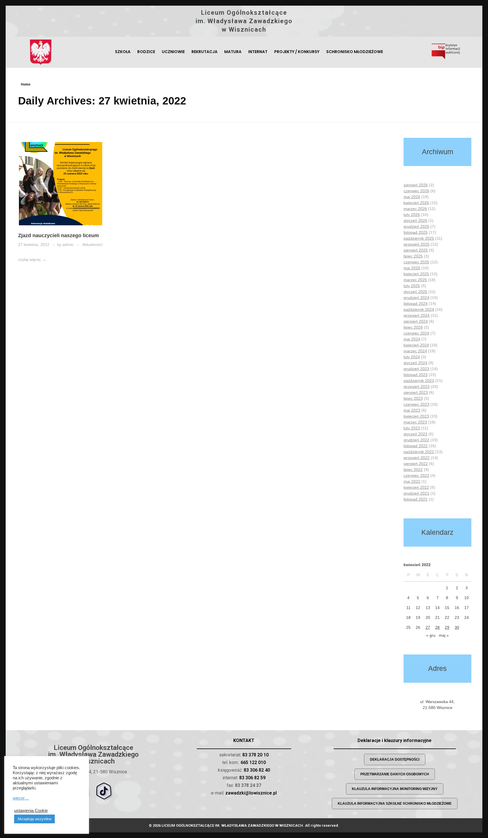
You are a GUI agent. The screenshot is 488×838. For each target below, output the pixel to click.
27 (428, 627)
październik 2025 (419, 238)
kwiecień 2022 (416, 487)
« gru (430, 635)
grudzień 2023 (416, 368)
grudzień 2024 (416, 297)
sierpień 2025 (416, 250)
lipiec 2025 (413, 256)
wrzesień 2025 (417, 244)
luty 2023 (412, 428)
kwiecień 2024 (416, 345)
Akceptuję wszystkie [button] (34, 819)
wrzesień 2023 (417, 386)
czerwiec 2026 (416, 191)
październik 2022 (419, 451)
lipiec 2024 (413, 327)
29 (447, 627)
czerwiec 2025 (416, 262)
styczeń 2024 (415, 363)
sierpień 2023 (416, 392)
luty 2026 (412, 214)
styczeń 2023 (415, 434)
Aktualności (92, 244)
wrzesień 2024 (417, 315)
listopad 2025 (416, 232)
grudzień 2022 (416, 440)
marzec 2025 (415, 280)
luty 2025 (412, 285)
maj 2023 (412, 410)
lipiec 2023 (413, 398)
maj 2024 (412, 339)
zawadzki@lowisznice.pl (251, 793)
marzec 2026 (415, 208)
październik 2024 (419, 309)
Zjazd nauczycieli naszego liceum (58, 235)
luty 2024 (412, 357)
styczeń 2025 (415, 291)
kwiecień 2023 (416, 416)
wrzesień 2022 (417, 457)
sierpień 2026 (416, 185)
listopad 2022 (416, 446)
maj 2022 (412, 481)
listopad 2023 (416, 374)
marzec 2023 (415, 422)
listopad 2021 (416, 499)
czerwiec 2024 (416, 333)
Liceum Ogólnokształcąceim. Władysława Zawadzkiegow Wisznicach (244, 21)
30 (457, 627)
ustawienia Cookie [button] (31, 810)
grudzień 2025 (416, 226)
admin (68, 244)
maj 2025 (412, 268)
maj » (444, 635)
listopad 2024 (416, 303)
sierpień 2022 (416, 463)
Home (25, 84)
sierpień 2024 (416, 321)
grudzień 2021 (416, 493)
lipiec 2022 (413, 469)
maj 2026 (412, 197)
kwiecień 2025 (416, 274)
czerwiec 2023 (416, 404)
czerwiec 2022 (416, 475)
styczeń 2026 (415, 220)
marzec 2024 (415, 351)
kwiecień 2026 (416, 202)
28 (437, 627)
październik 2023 (419, 380)
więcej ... (21, 798)
